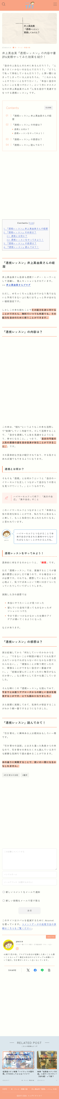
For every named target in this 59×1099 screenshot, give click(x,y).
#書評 (24, 775)
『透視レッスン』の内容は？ (27, 124)
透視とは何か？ (22, 129)
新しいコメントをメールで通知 (23, 891)
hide (31, 223)
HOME (4, 1089)
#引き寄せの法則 (11, 775)
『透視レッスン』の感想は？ (27, 139)
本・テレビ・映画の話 (22, 47)
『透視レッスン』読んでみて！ (28, 144)
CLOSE (48, 107)
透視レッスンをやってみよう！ (29, 133)
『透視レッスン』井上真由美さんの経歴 (31, 117)
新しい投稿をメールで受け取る (23, 900)
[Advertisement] (29, 188)
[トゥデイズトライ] (30, 5)
